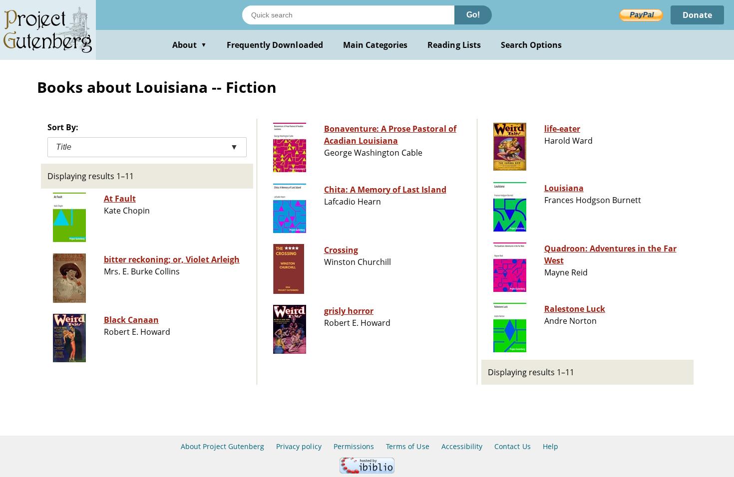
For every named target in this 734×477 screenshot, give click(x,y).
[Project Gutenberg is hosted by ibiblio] (367, 471)
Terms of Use (407, 446)
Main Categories (375, 44)
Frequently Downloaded (275, 44)
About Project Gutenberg (222, 446)
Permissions (354, 446)
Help (550, 446)
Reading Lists (454, 44)
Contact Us (512, 446)
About (189, 44)
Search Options (531, 44)
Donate (697, 14)
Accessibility (462, 446)
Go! (473, 14)
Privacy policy (299, 446)
